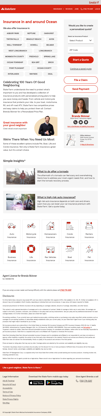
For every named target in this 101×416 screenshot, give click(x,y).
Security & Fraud (9, 384)
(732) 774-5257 (88, 9)
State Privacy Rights (10, 399)
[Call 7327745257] (75, 122)
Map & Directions (88, 144)
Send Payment (80, 89)
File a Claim (81, 80)
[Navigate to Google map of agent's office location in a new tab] (86, 122)
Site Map (6, 403)
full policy (86, 327)
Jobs (77, 9)
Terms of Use (8, 392)
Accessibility (7, 388)
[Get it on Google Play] (54, 382)
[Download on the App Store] (36, 382)
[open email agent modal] (81, 122)
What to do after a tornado (53, 171)
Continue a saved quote (81, 69)
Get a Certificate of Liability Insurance (80, 126)
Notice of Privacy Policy (12, 396)
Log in (97, 9)
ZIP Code (74, 50)
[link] (8, 9)
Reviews (69, 9)
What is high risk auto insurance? (56, 197)
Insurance (57, 9)
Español (92, 2)
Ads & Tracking (8, 381)
